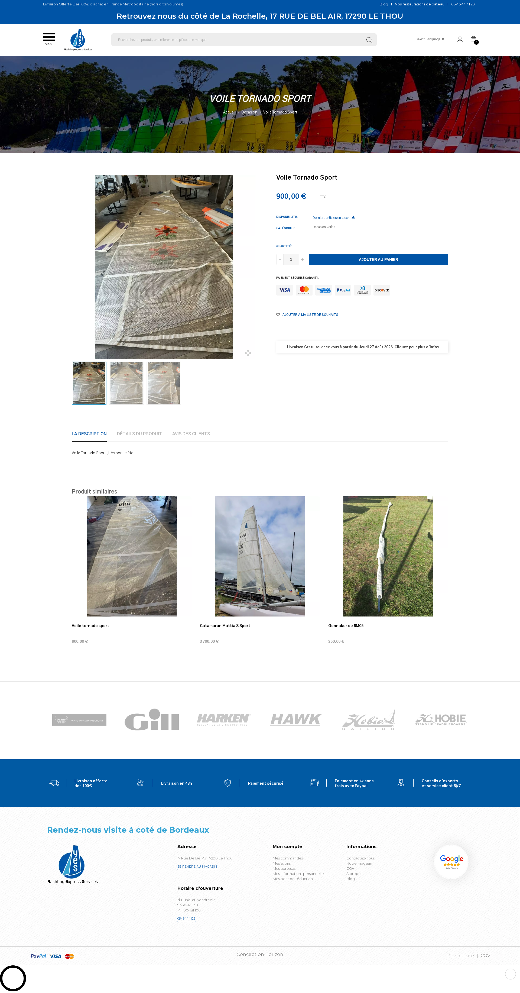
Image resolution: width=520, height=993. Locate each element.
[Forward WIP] (79, 719)
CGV (485, 955)
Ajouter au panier (378, 259)
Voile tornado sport (90, 626)
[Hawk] (296, 719)
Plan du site (460, 955)
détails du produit (139, 434)
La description (89, 434)
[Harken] (224, 719)
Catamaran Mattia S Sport (225, 626)
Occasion (319, 227)
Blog (384, 4)
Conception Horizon (260, 954)
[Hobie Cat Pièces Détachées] (369, 719)
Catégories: (285, 228)
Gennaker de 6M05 (345, 626)
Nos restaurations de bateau (419, 4)
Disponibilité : (287, 217)
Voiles (331, 227)
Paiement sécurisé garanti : (297, 278)
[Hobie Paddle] (441, 719)
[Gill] (152, 719)
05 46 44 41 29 (463, 4)
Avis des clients (191, 434)
